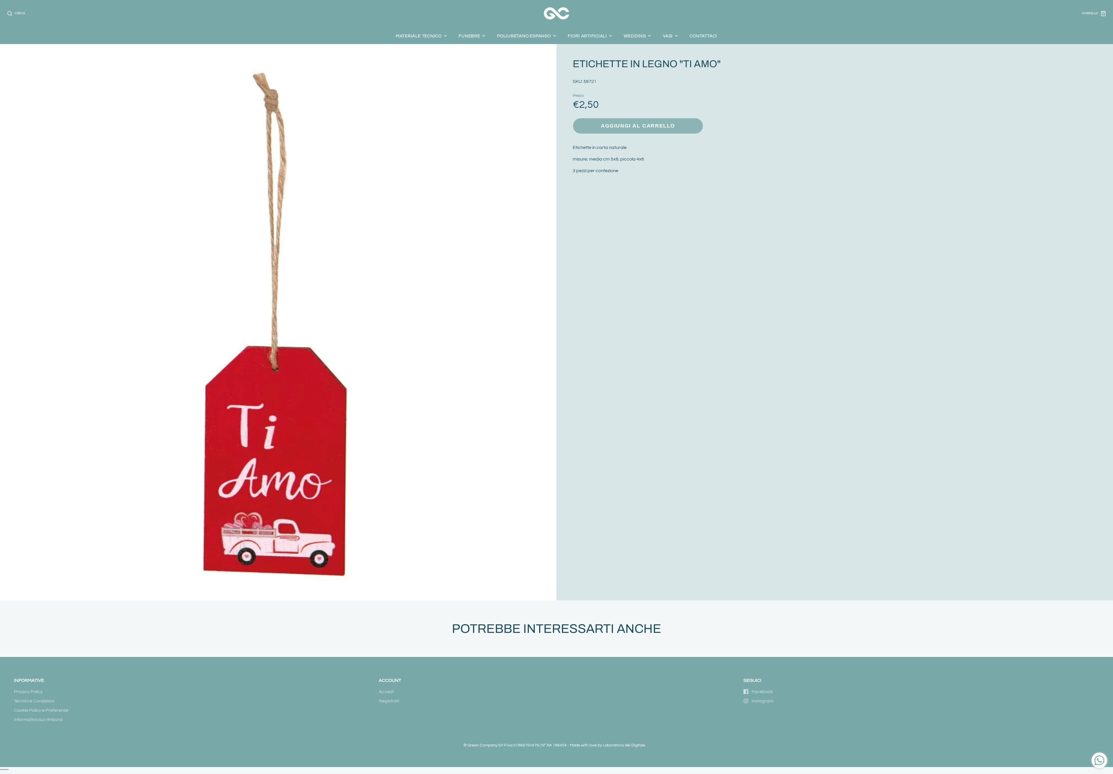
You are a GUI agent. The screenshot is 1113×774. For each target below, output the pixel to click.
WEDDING (635, 36)
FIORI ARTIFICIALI (587, 36)
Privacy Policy (28, 691)
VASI (668, 36)
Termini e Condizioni (34, 701)
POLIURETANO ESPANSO (524, 36)
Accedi (386, 691)
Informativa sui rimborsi (38, 719)
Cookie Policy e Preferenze (41, 710)
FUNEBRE (469, 36)
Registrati (389, 701)
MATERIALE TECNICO (419, 36)
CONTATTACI (703, 36)
